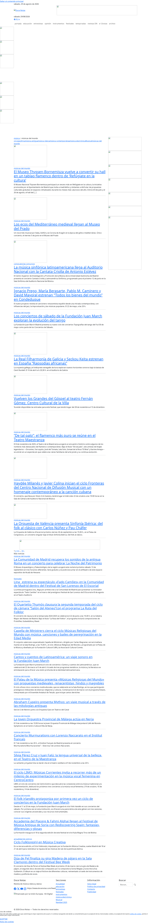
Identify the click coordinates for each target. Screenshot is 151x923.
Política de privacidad (96, 886)
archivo (112, 23)
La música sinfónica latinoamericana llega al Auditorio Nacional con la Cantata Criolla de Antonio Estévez (58, 269)
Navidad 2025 (61, 902)
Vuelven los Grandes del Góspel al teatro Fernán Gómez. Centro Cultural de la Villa (53, 400)
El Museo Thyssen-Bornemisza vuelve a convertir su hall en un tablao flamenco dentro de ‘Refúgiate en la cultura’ (59, 176)
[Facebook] (15, 19)
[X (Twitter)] (17, 19)
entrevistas (38, 23)
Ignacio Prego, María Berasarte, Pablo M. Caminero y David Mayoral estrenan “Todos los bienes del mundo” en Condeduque (58, 295)
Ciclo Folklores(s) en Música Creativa (40, 842)
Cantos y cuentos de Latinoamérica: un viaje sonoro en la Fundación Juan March (53, 659)
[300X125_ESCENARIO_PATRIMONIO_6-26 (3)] (124, 144)
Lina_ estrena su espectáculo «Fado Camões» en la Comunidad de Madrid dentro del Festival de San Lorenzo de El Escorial (59, 584)
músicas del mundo (22, 168)
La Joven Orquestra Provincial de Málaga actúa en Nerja (54, 719)
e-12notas (103, 23)
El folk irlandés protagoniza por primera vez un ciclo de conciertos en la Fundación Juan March (53, 800)
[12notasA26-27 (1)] (124, 157)
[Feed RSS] (19, 19)
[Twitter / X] (18, 889)
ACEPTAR (3, 919)
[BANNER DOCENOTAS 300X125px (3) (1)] (124, 185)
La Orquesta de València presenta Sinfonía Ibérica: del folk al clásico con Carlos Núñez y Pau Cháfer (58, 525)
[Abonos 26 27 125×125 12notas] (7, 61)
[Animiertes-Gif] (7, 47)
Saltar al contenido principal (11, 1)
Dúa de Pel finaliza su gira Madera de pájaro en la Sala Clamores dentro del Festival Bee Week (53, 860)
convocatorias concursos (24, 264)
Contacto (91, 889)
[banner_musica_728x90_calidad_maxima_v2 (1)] (97, 10)
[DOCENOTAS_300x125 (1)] (124, 171)
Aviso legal (91, 884)
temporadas (81, 23)
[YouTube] (21, 889)
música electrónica (77, 141)
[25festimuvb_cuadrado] (7, 33)
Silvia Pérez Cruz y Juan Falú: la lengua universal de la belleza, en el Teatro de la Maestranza (58, 757)
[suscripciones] (125, 211)
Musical (88, 141)
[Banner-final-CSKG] (0, 75)
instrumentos (58, 23)
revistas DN (92, 23)
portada (18, 23)
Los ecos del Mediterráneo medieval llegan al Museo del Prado (57, 226)
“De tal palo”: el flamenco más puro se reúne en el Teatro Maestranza (55, 437)
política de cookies (135, 914)
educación (27, 23)
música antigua (31, 141)
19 (22, 551)
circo (16, 141)
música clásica (44, 141)
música (17, 138)
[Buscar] (135, 885)
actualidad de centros (23, 839)
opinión (48, 23)
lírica (23, 141)
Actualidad (60, 884)
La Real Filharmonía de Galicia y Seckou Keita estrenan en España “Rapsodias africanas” (58, 361)
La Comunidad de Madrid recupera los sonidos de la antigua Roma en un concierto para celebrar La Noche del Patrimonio (58, 561)
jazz (19, 141)
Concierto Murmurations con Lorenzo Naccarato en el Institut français (58, 737)
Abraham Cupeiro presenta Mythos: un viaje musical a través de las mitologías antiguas (59, 704)
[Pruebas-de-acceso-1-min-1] (124, 243)
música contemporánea (60, 141)
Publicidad (91, 892)
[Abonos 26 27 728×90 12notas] (60, 544)
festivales (70, 23)
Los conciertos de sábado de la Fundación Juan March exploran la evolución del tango (58, 318)
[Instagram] (25, 889)
